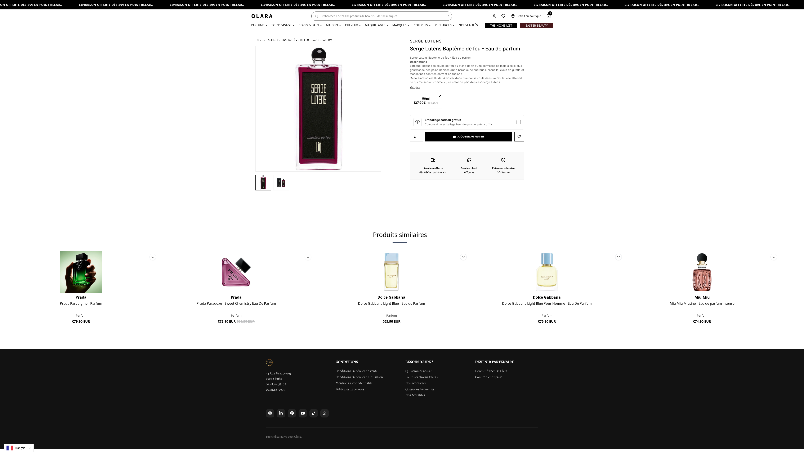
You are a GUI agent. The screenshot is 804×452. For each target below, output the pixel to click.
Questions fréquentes (419, 389)
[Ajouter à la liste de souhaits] (519, 136)
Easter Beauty (537, 25)
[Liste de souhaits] (503, 16)
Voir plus (415, 87)
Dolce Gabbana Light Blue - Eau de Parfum (391, 304)
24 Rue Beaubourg (278, 373)
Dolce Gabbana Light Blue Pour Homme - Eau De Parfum (547, 304)
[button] (263, 182)
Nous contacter (415, 383)
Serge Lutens (426, 41)
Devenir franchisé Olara (491, 371)
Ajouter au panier (81, 331)
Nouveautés (468, 25)
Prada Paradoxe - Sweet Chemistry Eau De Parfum (236, 304)
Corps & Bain (309, 25)
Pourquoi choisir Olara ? (421, 377)
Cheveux (351, 25)
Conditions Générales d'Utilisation (359, 377)
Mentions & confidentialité (354, 383)
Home (259, 39)
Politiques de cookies (350, 389)
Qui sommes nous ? (418, 371)
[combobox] (19, 448)
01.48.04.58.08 (276, 384)
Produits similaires (400, 234)
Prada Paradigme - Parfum (81, 304)
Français (20, 448)
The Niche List (501, 25)
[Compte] (494, 16)
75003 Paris (274, 378)
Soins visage (281, 25)
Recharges (443, 25)
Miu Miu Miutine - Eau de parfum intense (702, 304)
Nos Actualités (415, 395)
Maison (332, 25)
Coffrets (421, 25)
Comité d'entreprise (488, 377)
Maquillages (375, 25)
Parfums (257, 25)
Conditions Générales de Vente (357, 371)
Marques (399, 25)
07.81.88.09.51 (275, 389)
